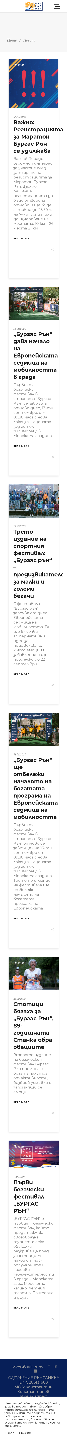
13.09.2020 (19, 328)
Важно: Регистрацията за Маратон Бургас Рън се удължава (38, 136)
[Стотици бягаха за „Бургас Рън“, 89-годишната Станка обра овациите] (34, 973)
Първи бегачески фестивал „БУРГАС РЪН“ (28, 1196)
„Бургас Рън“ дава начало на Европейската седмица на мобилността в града (35, 355)
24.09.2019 (19, 998)
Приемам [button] (25, 1432)
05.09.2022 (19, 117)
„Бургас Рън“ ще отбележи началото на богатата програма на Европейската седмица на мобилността (35, 788)
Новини (19, 65)
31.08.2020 (19, 754)
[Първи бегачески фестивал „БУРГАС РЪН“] (34, 1154)
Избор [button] (9, 1433)
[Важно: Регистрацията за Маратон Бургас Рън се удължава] (34, 83)
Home (12, 40)
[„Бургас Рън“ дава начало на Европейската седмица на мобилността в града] (34, 303)
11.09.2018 (19, 1177)
